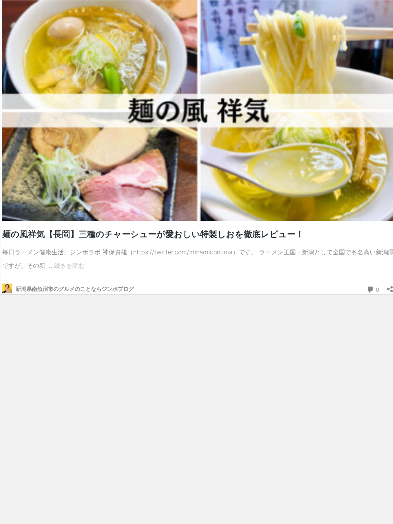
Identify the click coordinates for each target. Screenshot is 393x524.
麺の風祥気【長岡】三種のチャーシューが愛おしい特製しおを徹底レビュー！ (153, 234)
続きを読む (69, 265)
